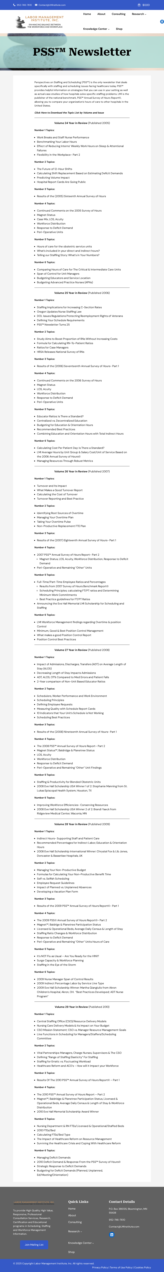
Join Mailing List (34, 1244)
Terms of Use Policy (121, 1267)
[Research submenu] (145, 14)
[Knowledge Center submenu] (109, 29)
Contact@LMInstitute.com (52, 5)
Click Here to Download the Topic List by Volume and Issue (69, 112)
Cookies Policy (142, 1267)
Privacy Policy (100, 1267)
